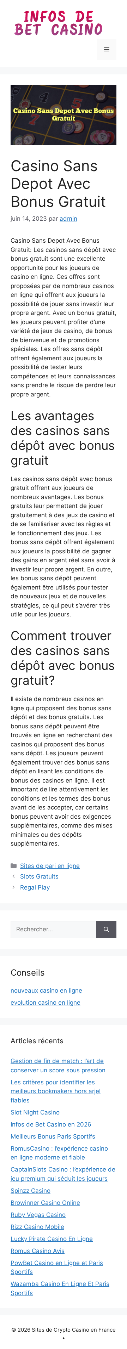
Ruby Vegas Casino (38, 1214)
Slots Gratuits (39, 876)
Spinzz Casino (30, 1190)
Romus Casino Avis (38, 1250)
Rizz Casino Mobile (37, 1226)
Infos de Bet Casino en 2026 (51, 1124)
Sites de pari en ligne (50, 865)
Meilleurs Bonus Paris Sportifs (53, 1136)
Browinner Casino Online (45, 1202)
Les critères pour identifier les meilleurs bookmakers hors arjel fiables (56, 1091)
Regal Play (35, 887)
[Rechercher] (106, 929)
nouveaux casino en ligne (46, 990)
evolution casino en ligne (45, 1002)
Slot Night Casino (35, 1112)
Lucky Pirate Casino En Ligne (52, 1238)
